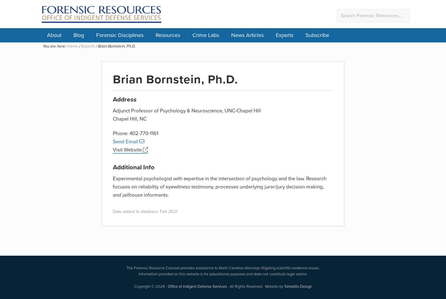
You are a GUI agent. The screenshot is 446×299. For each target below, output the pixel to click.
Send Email (126, 141)
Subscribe (317, 35)
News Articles (247, 35)
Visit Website (128, 150)
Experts (284, 35)
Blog (78, 35)
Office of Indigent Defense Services (197, 286)
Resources (168, 35)
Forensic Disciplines (120, 35)
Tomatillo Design (298, 286)
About (54, 35)
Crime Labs (205, 35)
